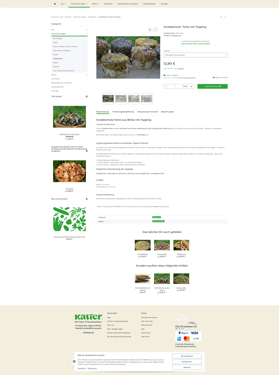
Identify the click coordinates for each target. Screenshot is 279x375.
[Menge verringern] (166, 86)
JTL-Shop (267, 372)
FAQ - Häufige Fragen (115, 329)
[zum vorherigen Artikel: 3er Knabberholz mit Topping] (221, 17)
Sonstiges (54, 91)
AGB (142, 329)
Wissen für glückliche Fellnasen (118, 333)
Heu (52, 30)
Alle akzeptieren (187, 356)
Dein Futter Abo (147, 321)
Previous (57, 122)
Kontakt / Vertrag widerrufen (117, 321)
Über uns (110, 325)
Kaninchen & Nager (158, 221)
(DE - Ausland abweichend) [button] (187, 78)
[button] (69, 30)
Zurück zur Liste (58, 17)
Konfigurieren (187, 362)
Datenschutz (92, 368)
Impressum (82, 368)
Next (82, 122)
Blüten (55, 42)
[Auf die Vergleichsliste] (150, 29)
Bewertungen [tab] (167, 112)
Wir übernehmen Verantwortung (119, 337)
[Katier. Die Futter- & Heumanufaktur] (54, 4)
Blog (108, 317)
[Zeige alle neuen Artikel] (87, 199)
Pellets (55, 63)
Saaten (55, 55)
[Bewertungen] (69, 137)
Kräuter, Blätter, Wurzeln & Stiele (65, 46)
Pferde (53, 75)
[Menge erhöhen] (191, 86)
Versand (181, 68)
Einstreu (56, 67)
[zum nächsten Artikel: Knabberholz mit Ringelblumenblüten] (225, 17)
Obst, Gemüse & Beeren (62, 50)
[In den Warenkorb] (98, 24)
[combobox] (196, 55)
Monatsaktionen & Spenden (61, 83)
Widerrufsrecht (146, 325)
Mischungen (57, 38)
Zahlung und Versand (149, 317)
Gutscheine (55, 79)
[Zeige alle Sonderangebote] (87, 151)
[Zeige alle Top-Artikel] (87, 96)
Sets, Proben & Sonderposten (63, 71)
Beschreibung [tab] (102, 112)
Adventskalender (57, 87)
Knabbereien (176, 35)
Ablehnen (187, 367)
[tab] (123, 113)
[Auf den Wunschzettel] (155, 29)
